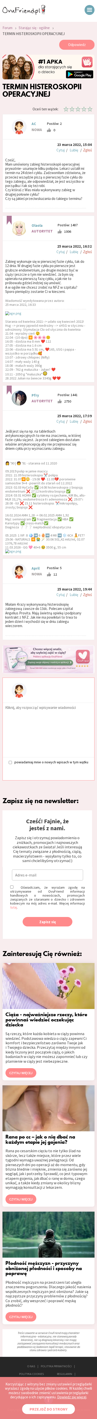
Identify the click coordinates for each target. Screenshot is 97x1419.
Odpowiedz (77, 44)
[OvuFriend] (23, 13)
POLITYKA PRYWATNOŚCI (56, 1366)
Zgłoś (87, 150)
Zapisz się (47, 921)
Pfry (35, 395)
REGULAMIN (64, 1374)
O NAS (31, 1366)
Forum (7, 27)
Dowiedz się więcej (71, 1397)
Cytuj (60, 150)
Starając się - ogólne (34, 27)
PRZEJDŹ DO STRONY (48, 1409)
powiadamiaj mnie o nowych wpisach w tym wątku (51, 762)
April (36, 568)
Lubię (74, 150)
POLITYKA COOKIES (31, 1374)
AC (34, 124)
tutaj (13, 907)
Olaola (37, 225)
